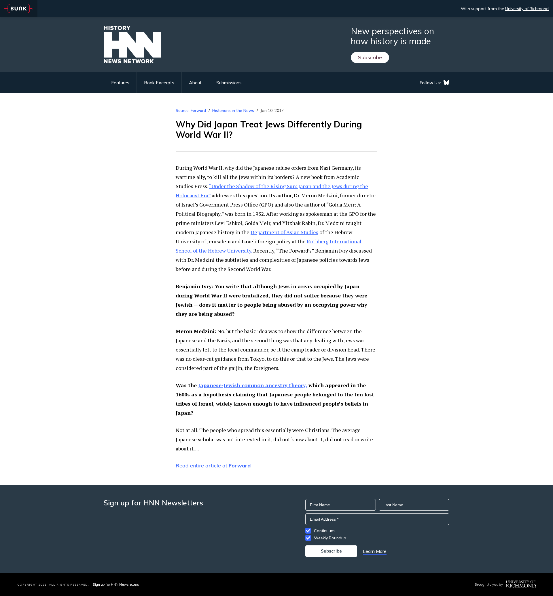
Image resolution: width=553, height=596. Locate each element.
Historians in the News (233, 110)
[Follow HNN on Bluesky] (446, 82)
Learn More (375, 551)
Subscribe (370, 57)
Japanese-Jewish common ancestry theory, (252, 385)
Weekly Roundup (330, 537)
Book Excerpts (159, 82)
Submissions (229, 82)
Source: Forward (191, 110)
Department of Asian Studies (284, 232)
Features (120, 82)
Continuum (324, 530)
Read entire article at (213, 465)
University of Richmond (527, 8)
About (195, 82)
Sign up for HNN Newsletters (116, 584)
